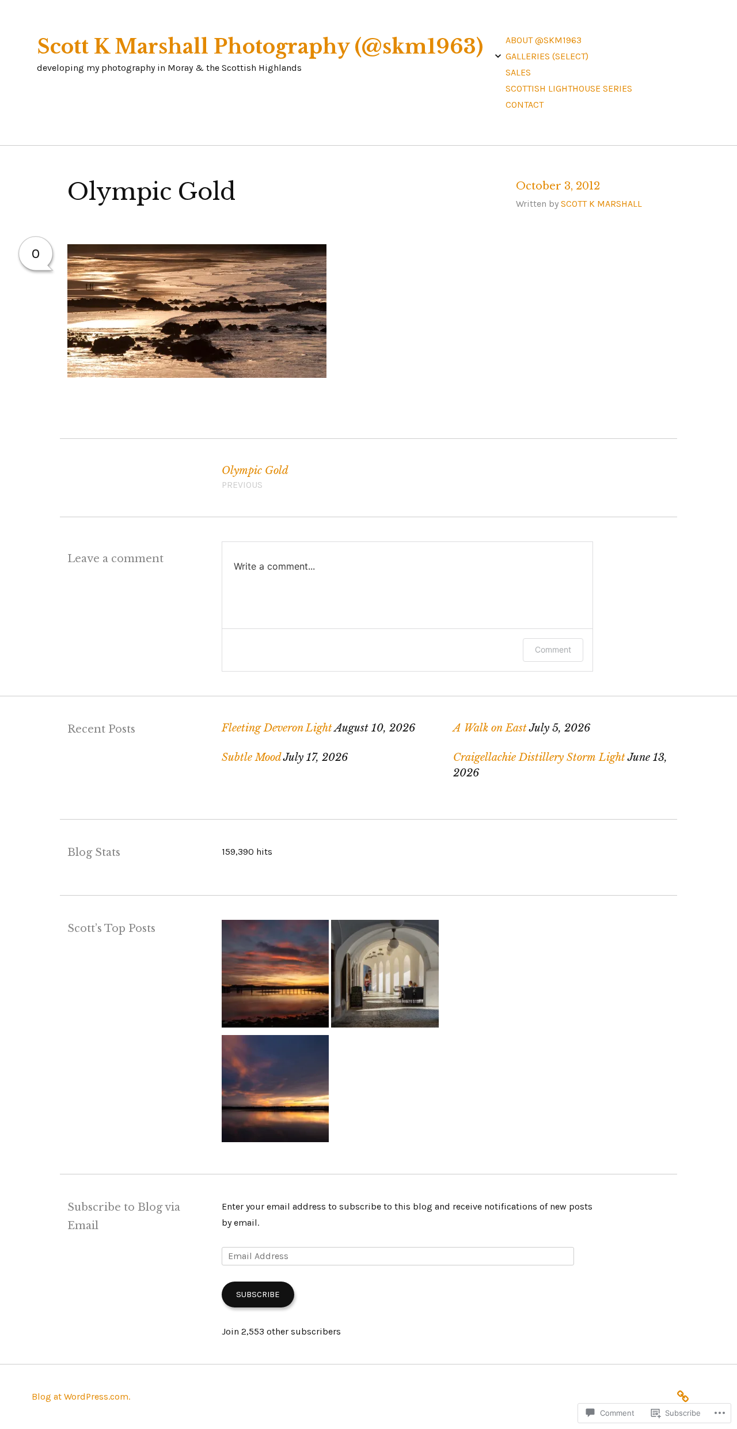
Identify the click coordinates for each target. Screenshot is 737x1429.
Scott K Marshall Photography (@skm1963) (260, 47)
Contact (525, 104)
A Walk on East (490, 728)
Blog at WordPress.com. (81, 1396)
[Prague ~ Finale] (385, 976)
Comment (553, 649)
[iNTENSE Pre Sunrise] (275, 976)
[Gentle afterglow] (275, 1091)
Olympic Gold (255, 477)
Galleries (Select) (547, 56)
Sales (518, 72)
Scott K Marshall (601, 203)
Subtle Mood (251, 757)
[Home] (686, 1395)
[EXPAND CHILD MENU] (498, 56)
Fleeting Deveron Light (277, 728)
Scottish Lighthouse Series (569, 88)
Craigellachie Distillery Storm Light (539, 757)
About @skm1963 (544, 40)
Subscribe (258, 1294)
